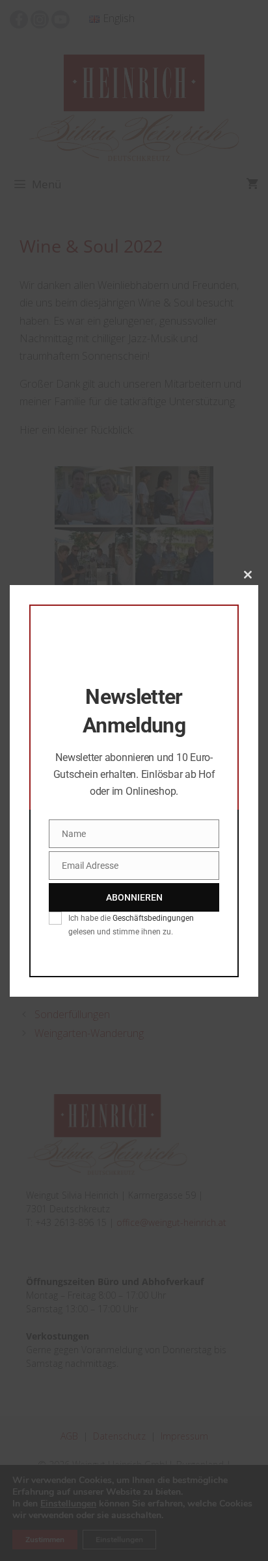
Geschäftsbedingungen (153, 918)
